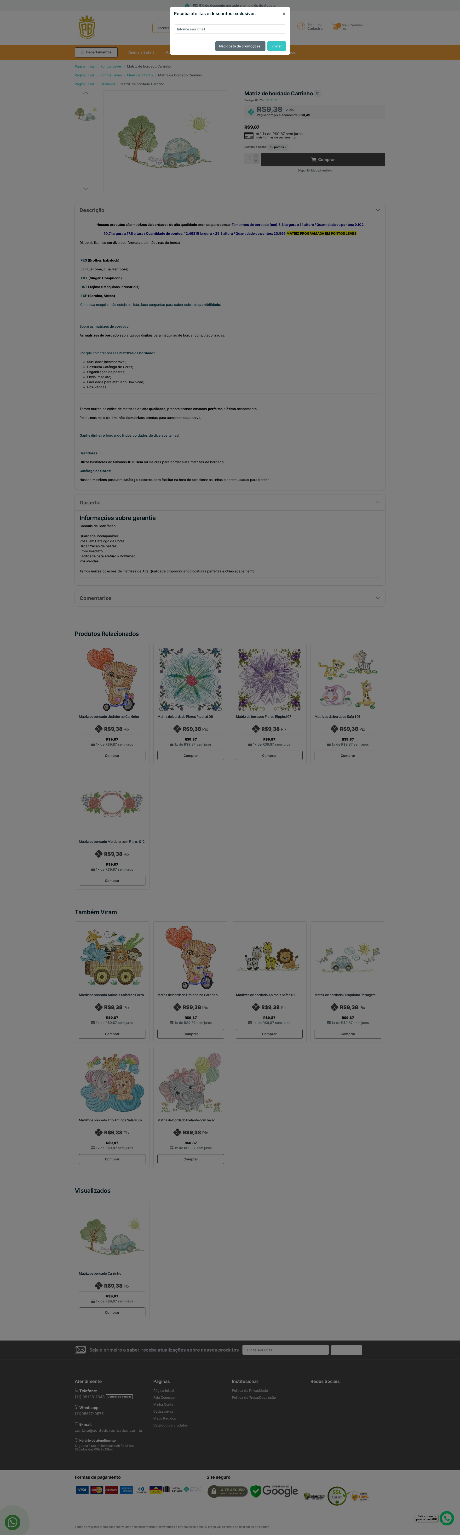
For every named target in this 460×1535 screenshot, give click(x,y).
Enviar (276, 46)
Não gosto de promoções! (240, 46)
